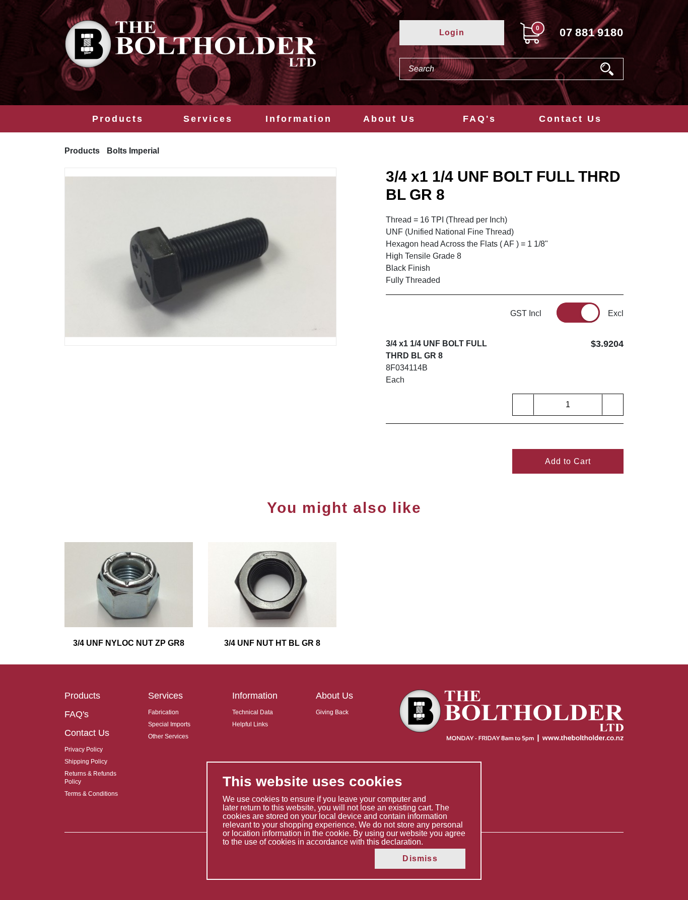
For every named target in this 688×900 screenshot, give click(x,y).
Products (118, 119)
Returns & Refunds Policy (90, 777)
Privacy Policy (83, 749)
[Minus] (523, 404)
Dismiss (419, 858)
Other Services (168, 736)
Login (451, 32)
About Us (389, 119)
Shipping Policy (85, 761)
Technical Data (252, 712)
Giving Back (332, 712)
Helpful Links (250, 724)
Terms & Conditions (91, 793)
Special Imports (169, 724)
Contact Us (570, 119)
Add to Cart (568, 461)
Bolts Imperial (133, 150)
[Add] (612, 404)
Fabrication (163, 712)
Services (208, 119)
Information (298, 119)
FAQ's (479, 119)
